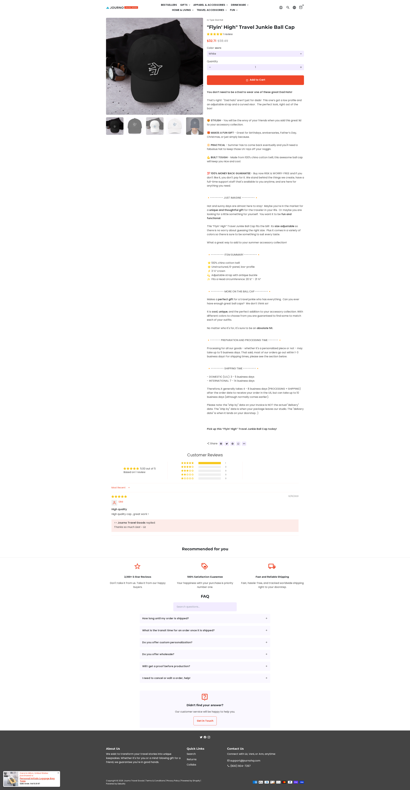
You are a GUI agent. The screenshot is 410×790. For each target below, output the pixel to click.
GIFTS (185, 5)
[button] (215, 34)
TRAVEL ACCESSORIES (212, 10)
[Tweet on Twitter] (227, 443)
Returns (192, 759)
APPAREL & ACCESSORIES (210, 5)
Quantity (212, 61)
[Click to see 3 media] (155, 126)
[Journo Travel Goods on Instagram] (209, 737)
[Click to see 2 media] (135, 126)
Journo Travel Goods (134, 780)
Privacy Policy (173, 780)
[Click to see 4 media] (175, 126)
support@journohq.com (243, 760)
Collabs (191, 764)
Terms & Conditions (155, 780)
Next (199, 66)
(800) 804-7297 (239, 766)
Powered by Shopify (190, 780)
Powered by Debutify (115, 783)
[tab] (205, 618)
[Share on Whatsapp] (238, 443)
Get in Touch (205, 721)
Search (191, 754)
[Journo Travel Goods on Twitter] (201, 737)
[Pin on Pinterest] (232, 443)
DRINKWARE (240, 5)
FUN (234, 10)
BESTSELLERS (169, 5)
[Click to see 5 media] (195, 126)
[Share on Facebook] (221, 443)
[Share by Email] (244, 443)
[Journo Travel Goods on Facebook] (205, 737)
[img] (119, 496)
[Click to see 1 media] (114, 126)
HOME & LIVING (183, 10)
